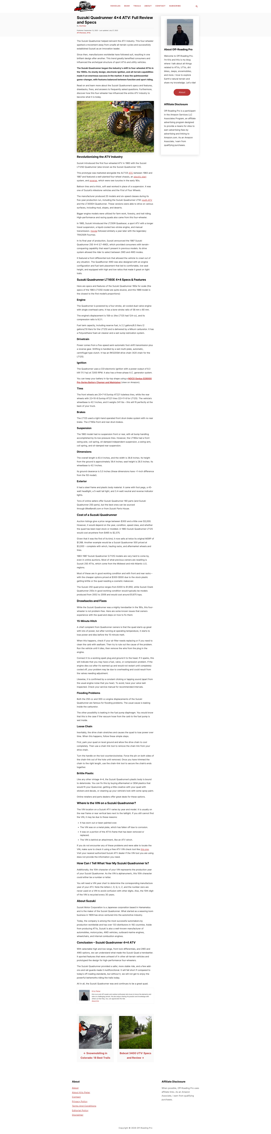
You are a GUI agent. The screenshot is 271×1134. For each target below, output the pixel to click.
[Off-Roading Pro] (85, 6)
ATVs (88, 33)
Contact (76, 1097)
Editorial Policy (80, 1110)
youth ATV (147, 200)
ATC (131, 173)
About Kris (95, 1001)
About (182, 92)
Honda (94, 231)
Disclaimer (77, 1115)
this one (145, 849)
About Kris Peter (81, 1092)
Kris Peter (82, 26)
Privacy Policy (79, 1101)
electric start (140, 176)
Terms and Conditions (84, 1106)
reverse (93, 180)
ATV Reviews (81, 33)
